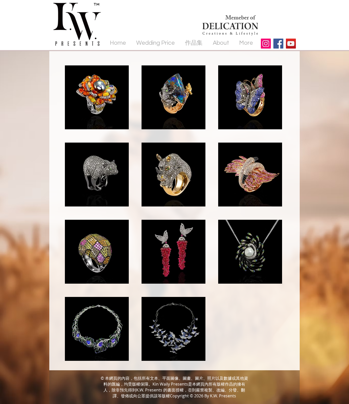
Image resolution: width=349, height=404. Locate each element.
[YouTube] (291, 44)
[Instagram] (266, 44)
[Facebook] (278, 44)
